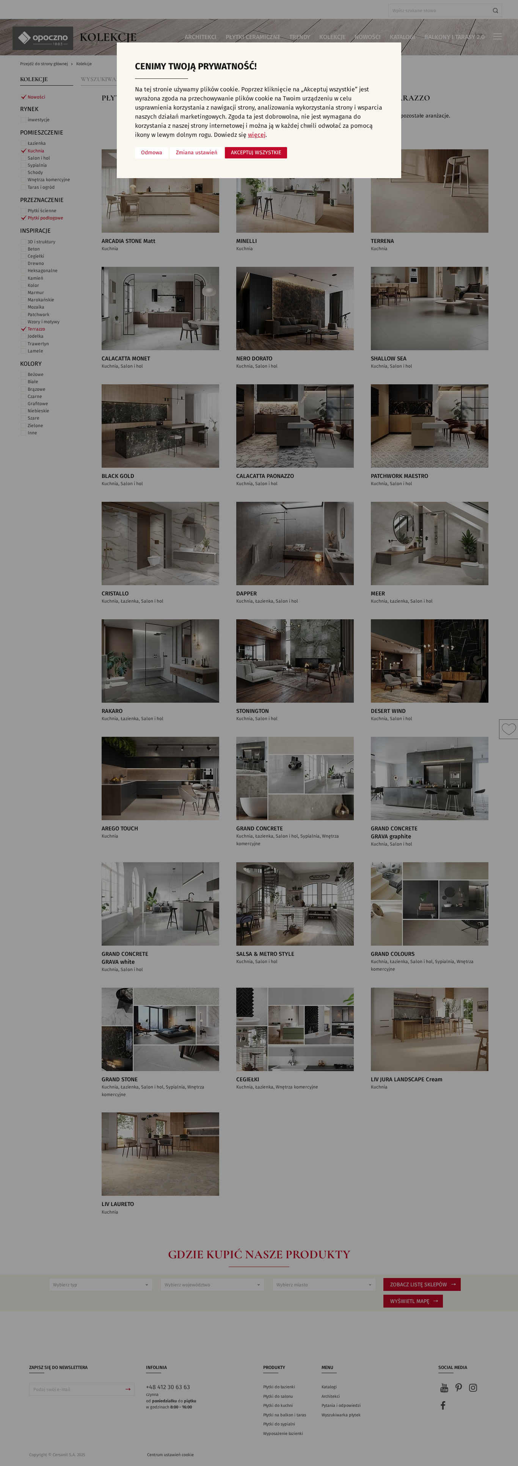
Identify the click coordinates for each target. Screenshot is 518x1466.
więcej (256, 135)
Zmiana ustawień (196, 152)
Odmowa (151, 152)
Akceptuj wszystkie (256, 152)
